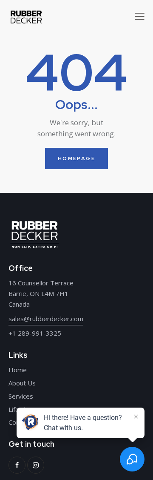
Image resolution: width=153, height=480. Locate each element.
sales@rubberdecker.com (45, 318)
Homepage (76, 158)
